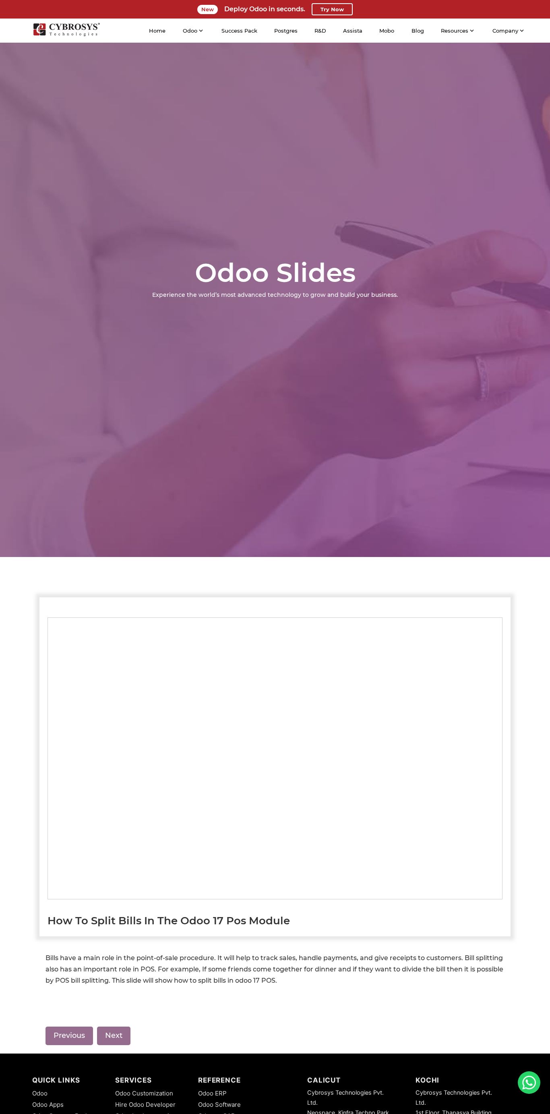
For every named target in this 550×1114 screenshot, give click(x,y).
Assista (352, 30)
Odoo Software (219, 1104)
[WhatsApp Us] (529, 1083)
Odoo (40, 1093)
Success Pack (239, 30)
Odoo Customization (144, 1093)
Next (113, 1035)
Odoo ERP (212, 1093)
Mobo (386, 30)
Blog (417, 30)
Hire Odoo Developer (145, 1104)
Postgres (286, 30)
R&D (320, 30)
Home (157, 30)
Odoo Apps (48, 1104)
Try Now (332, 9)
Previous (69, 1035)
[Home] (66, 30)
